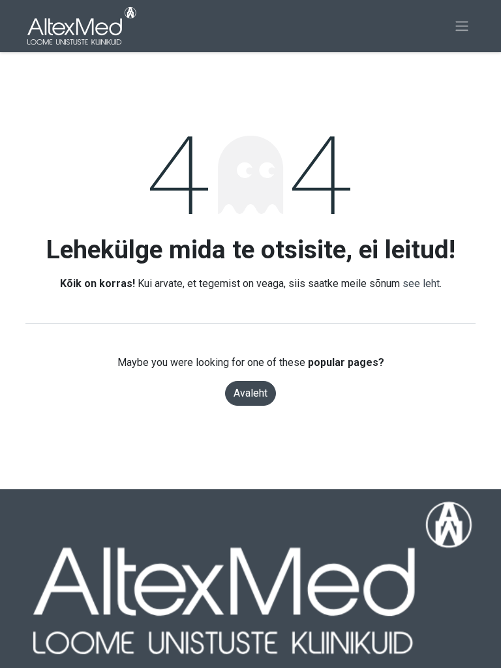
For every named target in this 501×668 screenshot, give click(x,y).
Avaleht (250, 393)
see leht (421, 283)
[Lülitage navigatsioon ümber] (462, 26)
